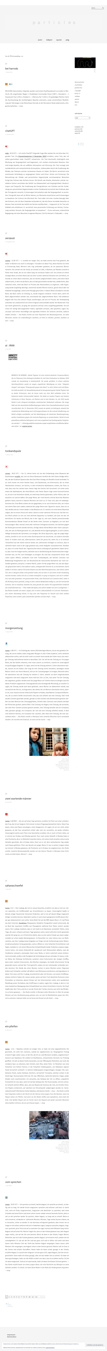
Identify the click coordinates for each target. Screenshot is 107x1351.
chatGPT (10, 130)
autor (40, 40)
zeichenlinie (78, 85)
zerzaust (10, 238)
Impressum (11, 1335)
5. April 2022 (8, 1185)
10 (29, 1297)
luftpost (49, 40)
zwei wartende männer (18, 798)
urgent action (27, 426)
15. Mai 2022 (8, 1030)
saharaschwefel (14, 885)
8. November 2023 (9, 134)
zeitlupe (77, 96)
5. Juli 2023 (8, 349)
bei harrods (11, 68)
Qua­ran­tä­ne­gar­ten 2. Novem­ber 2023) (32, 156)
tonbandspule (13, 451)
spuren (59, 40)
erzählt (17, 476)
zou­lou (7, 260)
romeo (7, 473)
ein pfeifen (11, 1026)
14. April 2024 (8, 72)
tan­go (7, 650)
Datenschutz (11, 1337)
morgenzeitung (14, 628)
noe (76, 105)
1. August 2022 (9, 631)
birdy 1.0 (77, 93)
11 (33, 1297)
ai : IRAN (10, 345)
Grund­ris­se (22, 923)
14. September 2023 (10, 241)
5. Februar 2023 (9, 454)
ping (67, 40)
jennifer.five (78, 88)
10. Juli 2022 (8, 802)
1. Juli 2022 (8, 889)
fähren (77, 102)
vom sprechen (13, 1182)
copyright (78, 91)
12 (36, 1297)
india (7, 153)
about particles (79, 82)
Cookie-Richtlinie (49, 1347)
